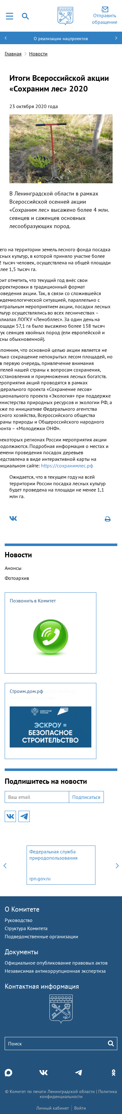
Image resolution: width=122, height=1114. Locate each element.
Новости (38, 53)
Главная (13, 53)
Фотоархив (17, 578)
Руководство (19, 920)
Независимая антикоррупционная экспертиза (55, 971)
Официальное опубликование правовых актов (56, 963)
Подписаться (86, 797)
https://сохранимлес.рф (67, 465)
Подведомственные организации (41, 936)
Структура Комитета (26, 928)
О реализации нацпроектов (61, 38)
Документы (21, 951)
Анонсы (13, 568)
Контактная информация (42, 986)
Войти (80, 1108)
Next (117, 865)
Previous (5, 865)
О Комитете (22, 909)
